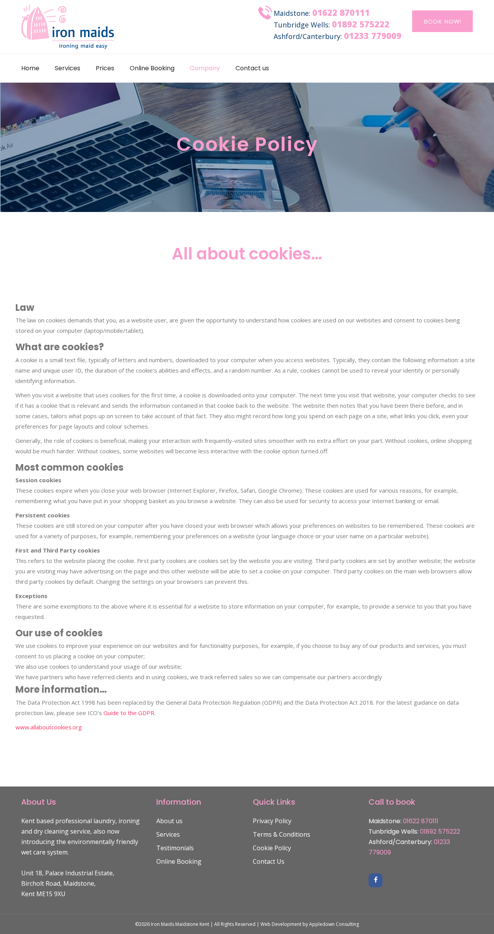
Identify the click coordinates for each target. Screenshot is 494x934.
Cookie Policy (272, 848)
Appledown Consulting (334, 924)
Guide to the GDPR (128, 713)
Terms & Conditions (281, 834)
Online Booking (152, 68)
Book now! (442, 21)
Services (67, 68)
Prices (105, 68)
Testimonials (175, 848)
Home (30, 68)
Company (205, 68)
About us (169, 821)
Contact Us (268, 861)
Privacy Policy (272, 821)
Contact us (252, 68)
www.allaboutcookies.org (48, 727)
